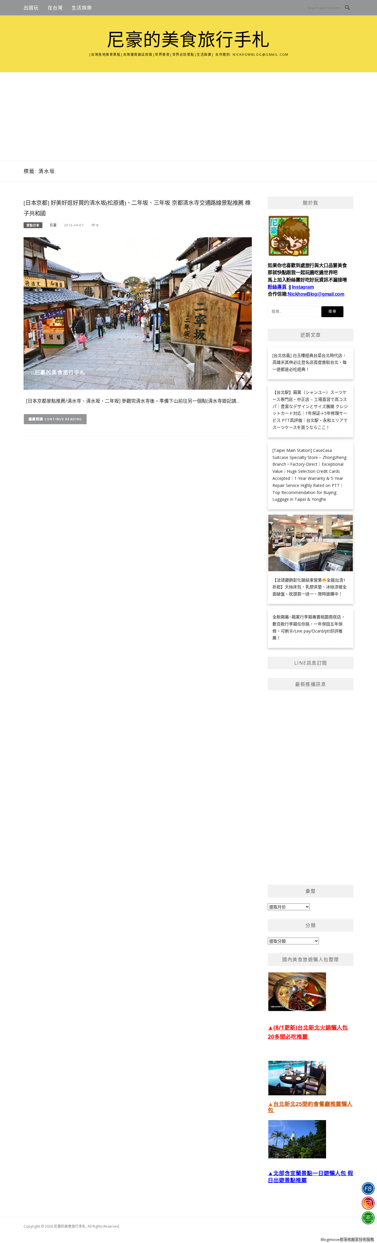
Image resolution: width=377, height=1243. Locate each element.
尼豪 (53, 225)
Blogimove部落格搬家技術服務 (347, 1239)
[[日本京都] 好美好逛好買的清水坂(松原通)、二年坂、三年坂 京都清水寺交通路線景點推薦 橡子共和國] (138, 313)
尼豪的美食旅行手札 (188, 40)
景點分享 (33, 225)
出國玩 (31, 7)
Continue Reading (63, 419)
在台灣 (55, 7)
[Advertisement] (188, 116)
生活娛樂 (82, 7)
